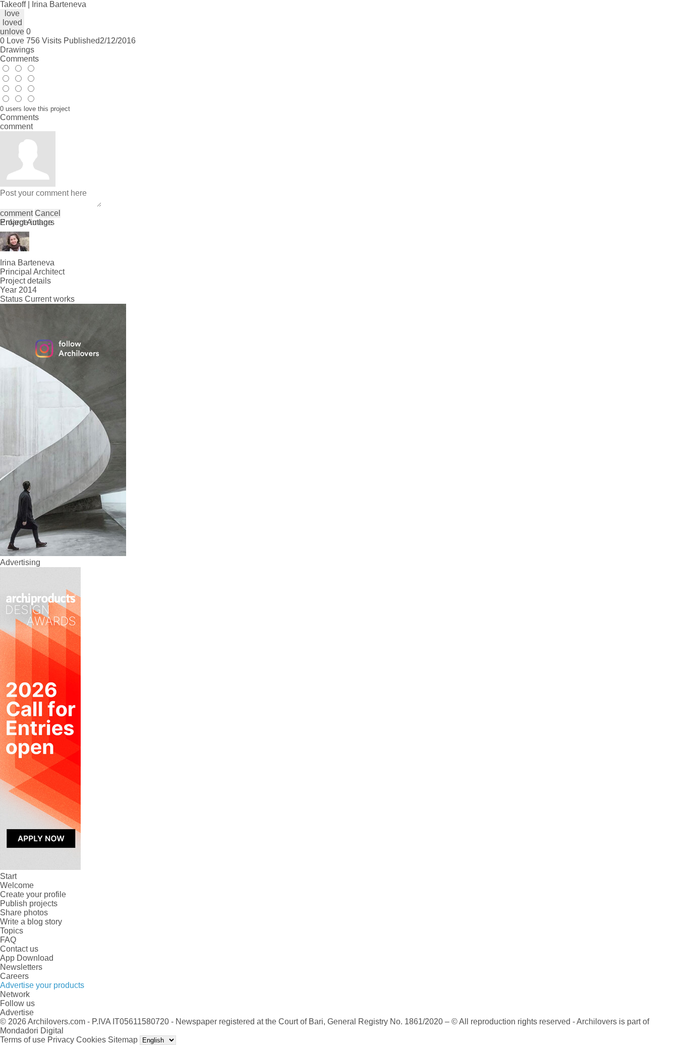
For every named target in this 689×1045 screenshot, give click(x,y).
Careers (14, 976)
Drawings (17, 49)
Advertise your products (42, 985)
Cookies (91, 1039)
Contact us (19, 949)
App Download (26, 958)
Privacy (60, 1039)
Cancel (48, 213)
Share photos (24, 912)
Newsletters (21, 967)
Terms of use (22, 1039)
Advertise (17, 1012)
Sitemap (123, 1039)
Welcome (17, 885)
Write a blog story (31, 921)
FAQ (8, 940)
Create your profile (33, 894)
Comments (19, 58)
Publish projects (29, 903)
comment (16, 213)
